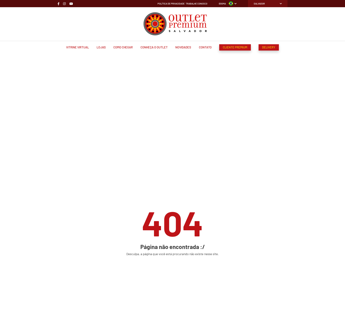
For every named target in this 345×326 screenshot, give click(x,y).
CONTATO (205, 47)
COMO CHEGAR (123, 47)
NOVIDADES (183, 47)
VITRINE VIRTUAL (77, 47)
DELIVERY (268, 47)
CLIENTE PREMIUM (235, 47)
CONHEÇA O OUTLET (154, 47)
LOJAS (101, 47)
